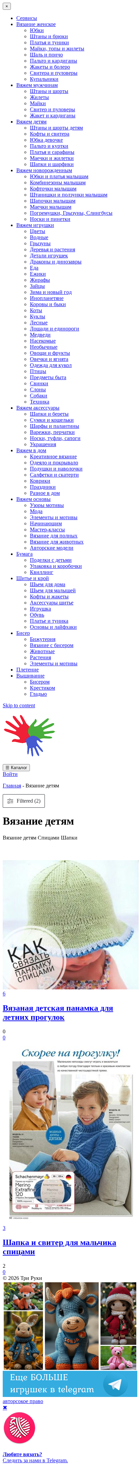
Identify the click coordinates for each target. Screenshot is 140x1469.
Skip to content (19, 705)
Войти (10, 774)
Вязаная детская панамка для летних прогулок (58, 1013)
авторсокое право (23, 1401)
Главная (12, 785)
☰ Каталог (16, 767)
